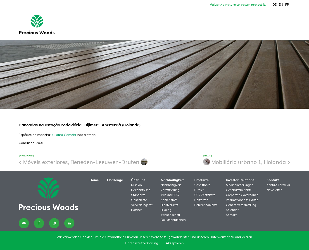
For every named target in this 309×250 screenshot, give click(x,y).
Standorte (138, 195)
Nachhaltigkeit (171, 185)
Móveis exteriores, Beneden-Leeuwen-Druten (81, 162)
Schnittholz (202, 185)
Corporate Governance (242, 195)
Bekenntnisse (140, 190)
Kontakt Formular (278, 185)
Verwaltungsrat (141, 205)
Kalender (232, 210)
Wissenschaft (170, 215)
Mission (136, 185)
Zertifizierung (170, 190)
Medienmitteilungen (239, 185)
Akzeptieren (175, 243)
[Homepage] (37, 24)
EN (281, 4)
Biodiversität (169, 205)
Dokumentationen (173, 220)
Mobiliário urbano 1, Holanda (248, 162)
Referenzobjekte (206, 205)
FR (287, 4)
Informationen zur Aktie (242, 200)
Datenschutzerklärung (141, 243)
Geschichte (139, 200)
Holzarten (201, 200)
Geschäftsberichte (239, 190)
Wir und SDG (170, 195)
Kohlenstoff (169, 200)
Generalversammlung (241, 205)
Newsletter (274, 190)
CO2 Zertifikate (204, 195)
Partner (136, 210)
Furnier (199, 190)
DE (275, 4)
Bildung (166, 210)
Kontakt (231, 215)
